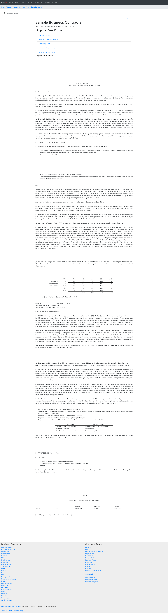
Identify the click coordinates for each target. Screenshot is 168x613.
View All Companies (92, 582)
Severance (4, 596)
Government (89, 556)
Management (5, 577)
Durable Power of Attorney (94, 551)
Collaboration (5, 551)
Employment (5, 560)
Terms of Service (7, 611)
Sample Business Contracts (16, 7)
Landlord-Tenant (90, 560)
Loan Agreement (44, 35)
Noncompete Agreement (47, 52)
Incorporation (39, 2)
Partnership (5, 587)
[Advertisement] (84, 70)
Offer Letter (5, 585)
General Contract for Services (48, 39)
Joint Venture (5, 566)
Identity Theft (89, 558)
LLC (2, 573)
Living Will (88, 562)
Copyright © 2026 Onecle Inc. (11, 606)
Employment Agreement (47, 48)
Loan (3, 575)
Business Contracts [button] (21, 2)
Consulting (4, 556)
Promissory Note (44, 44)
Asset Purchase (6, 547)
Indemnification (6, 564)
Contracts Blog (90, 574)
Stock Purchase (6, 600)
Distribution (5, 558)
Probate (88, 568)
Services (4, 594)
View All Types (90, 577)
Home (11, 2)
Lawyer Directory (51, 2)
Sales (3, 591)
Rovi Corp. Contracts (35, 7)
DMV (87, 549)
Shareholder (5, 598)
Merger (3, 581)
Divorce (87, 547)
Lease (3, 568)
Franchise (4, 562)
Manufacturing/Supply (8, 579)
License (3, 570)
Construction (5, 554)
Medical (87, 566)
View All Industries (91, 580)
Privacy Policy (18, 611)
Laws (32, 2)
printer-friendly (129, 18)
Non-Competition (7, 583)
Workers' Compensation (93, 570)
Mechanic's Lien (90, 564)
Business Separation (8, 549)
